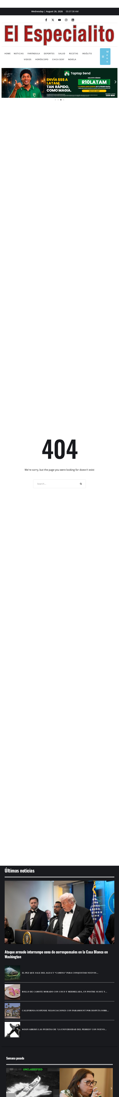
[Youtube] (59, 20)
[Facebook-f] (46, 20)
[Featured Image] (59, 912)
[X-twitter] (52, 20)
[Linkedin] (72, 20)
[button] (3, 82)
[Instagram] (66, 20)
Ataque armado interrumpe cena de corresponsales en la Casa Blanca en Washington (56, 954)
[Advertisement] (59, 841)
